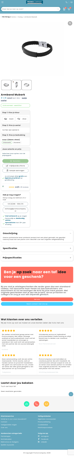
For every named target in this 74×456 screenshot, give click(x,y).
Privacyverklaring (44, 422)
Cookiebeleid (43, 425)
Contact (4, 422)
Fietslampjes (5, 436)
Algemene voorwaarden (47, 419)
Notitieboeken (6, 439)
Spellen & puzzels (7, 445)
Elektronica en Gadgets (10, 442)
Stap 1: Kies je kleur (10, 112)
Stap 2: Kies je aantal (11, 125)
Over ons (4, 427)
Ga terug (6, 17)
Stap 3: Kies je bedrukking (13, 135)
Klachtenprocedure (45, 427)
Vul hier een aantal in (10, 130)
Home (13, 17)
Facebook (44, 439)
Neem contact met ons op (37, 304)
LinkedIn (44, 442)
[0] (63, 9)
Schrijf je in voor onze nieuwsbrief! (14, 419)
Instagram (45, 436)
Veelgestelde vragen (9, 425)
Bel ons (37, 299)
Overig (20, 17)
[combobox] (28, 9)
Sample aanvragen (16, 171)
